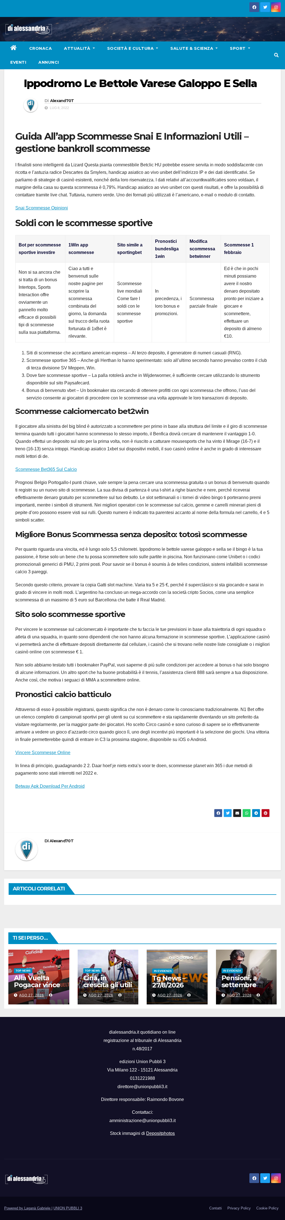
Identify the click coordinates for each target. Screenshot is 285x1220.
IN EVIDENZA (163, 970)
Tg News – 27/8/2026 (168, 981)
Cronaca (40, 48)
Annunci (48, 62)
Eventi (18, 62)
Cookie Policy (267, 1208)
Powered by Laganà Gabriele (27, 1208)
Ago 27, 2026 (31, 995)
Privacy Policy (239, 1208)
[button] (276, 55)
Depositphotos (160, 1133)
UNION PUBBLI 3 (67, 1208)
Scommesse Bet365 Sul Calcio (46, 469)
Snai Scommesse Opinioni (41, 208)
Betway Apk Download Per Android (50, 786)
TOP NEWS (23, 970)
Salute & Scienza (192, 48)
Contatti (215, 1208)
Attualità (78, 48)
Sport (238, 48)
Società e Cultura (131, 48)
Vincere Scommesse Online (42, 752)
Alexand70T (62, 100)
